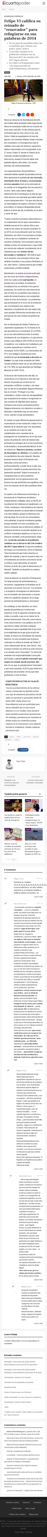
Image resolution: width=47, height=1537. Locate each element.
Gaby (8, 1459)
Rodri (8, 1451)
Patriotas (40, 1490)
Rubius (9, 1438)
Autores (26, 1502)
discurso (12, 737)
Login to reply (38, 897)
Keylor (9, 1445)
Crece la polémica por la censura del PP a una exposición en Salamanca (23, 1484)
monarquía (36, 737)
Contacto (37, 1502)
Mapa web (33, 1514)
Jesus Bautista (12, 1472)
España (7, 72)
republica (16, 740)
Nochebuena (8, 740)
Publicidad (16, 1508)
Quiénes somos (12, 1502)
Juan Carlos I (27, 737)
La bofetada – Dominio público (18, 1455)
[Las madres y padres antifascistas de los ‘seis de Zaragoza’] (13, 805)
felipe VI (19, 737)
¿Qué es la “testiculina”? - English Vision (20, 1490)
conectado (24, 1341)
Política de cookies (17, 1514)
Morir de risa (35, 1455)
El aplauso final (10, 1387)
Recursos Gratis (12, 1465)
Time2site (28, 1532)
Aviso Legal (30, 1508)
